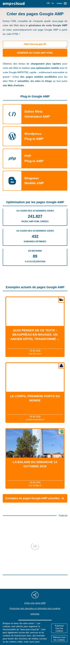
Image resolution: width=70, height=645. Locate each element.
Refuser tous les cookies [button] (59, 638)
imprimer (35, 614)
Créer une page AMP (35, 603)
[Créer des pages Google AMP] (13, 4)
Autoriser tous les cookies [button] (59, 628)
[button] (51, 3)
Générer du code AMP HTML (35, 52)
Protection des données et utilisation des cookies (35, 608)
